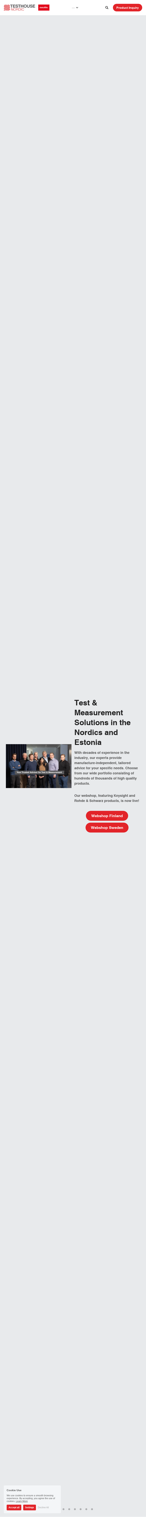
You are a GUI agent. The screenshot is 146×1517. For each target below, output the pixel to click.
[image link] (26, 7)
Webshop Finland (107, 816)
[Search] (106, 7)
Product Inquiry (127, 7)
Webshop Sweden (107, 827)
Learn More (22, 1501)
